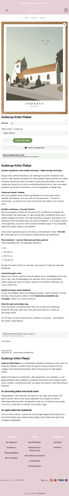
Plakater (26, 18)
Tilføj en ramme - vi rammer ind (12, 129)
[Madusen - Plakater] (34, 10)
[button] (2, 10)
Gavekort (57, 447)
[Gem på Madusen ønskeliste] (64, 25)
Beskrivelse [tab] (6, 352)
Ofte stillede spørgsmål (35, 455)
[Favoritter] (7, 10)
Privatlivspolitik (34, 466)
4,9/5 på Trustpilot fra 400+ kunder (13, 155)
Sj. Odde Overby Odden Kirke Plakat (35, 417)
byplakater (16, 420)
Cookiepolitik (34, 461)
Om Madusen (11, 442)
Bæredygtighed (11, 453)
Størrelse (4, 123)
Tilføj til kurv (22, 140)
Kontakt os (11, 447)
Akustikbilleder (34, 442)
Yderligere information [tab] (23, 352)
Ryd (67, 120)
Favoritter (57, 442)
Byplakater (34, 18)
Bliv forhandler (11, 458)
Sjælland (43, 18)
